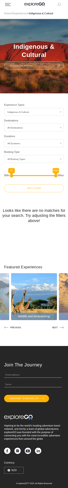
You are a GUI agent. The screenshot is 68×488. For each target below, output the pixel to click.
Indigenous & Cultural (41, 13)
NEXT (55, 327)
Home (7, 13)
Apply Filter (34, 188)
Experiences (20, 13)
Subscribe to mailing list (24, 398)
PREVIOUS (15, 327)
